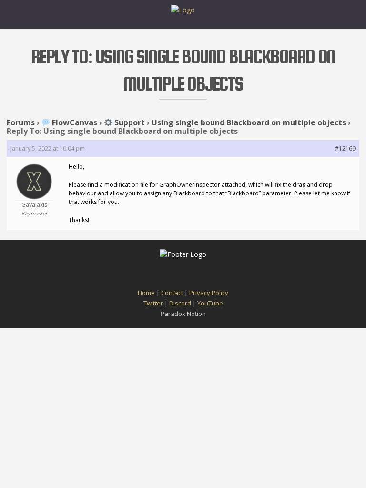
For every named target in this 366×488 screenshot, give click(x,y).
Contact (172, 292)
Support (128, 122)
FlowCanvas (73, 122)
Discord (180, 303)
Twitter (153, 303)
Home (146, 292)
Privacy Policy (208, 292)
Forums (21, 122)
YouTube (210, 303)
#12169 (345, 148)
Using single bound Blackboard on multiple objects (249, 122)
